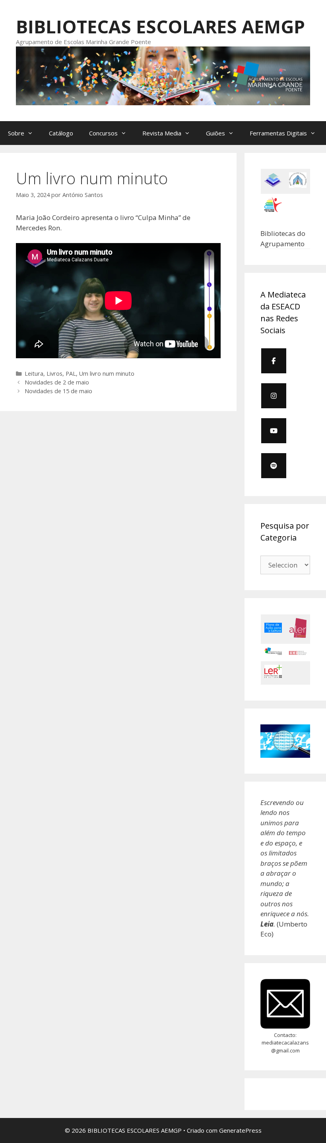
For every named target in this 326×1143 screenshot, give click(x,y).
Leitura (34, 373)
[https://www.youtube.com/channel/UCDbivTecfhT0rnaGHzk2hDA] (273, 430)
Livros (54, 373)
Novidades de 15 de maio (58, 391)
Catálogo (61, 133)
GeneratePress (240, 1130)
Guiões (215, 133)
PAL (71, 373)
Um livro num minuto (106, 373)
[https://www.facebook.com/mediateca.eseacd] (273, 360)
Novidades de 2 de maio (57, 382)
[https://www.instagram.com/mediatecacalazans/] (273, 395)
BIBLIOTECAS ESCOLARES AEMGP (160, 26)
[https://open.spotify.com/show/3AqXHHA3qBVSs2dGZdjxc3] (273, 465)
